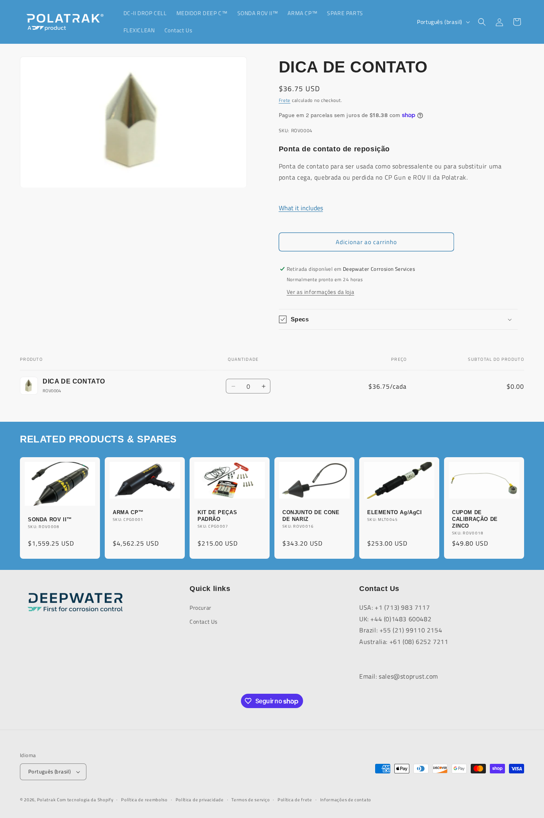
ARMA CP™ (128, 512)
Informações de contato (345, 799)
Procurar (200, 607)
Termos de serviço (250, 799)
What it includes (301, 208)
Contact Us (204, 621)
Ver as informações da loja (320, 292)
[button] (482, 22)
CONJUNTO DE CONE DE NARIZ (311, 515)
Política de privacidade (200, 799)
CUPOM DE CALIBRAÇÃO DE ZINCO (475, 519)
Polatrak (46, 799)
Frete (285, 100)
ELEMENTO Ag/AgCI (394, 512)
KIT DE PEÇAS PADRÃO (217, 515)
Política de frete (295, 799)
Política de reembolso (144, 799)
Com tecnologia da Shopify (85, 799)
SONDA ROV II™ (50, 520)
